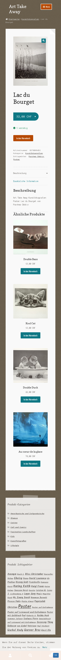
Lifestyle (14, 545)
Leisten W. (41, 590)
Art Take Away (17, 9)
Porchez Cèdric (36, 156)
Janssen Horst (21, 590)
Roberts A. (31, 615)
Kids (12, 536)
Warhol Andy (15, 630)
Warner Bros (32, 630)
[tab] (30, 173)
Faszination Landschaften (22, 531)
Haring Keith (21, 586)
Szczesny (42, 622)
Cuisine (13, 522)
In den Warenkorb (23, 138)
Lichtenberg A (16, 593)
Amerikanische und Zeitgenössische (27, 513)
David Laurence (37, 578)
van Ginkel (22, 626)
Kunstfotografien (30, 19)
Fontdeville (34, 582)
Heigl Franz (37, 586)
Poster (16, 159)
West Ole (46, 630)
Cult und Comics (18, 527)
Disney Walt (22, 582)
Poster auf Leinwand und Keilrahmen (27, 612)
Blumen (14, 518)
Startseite (14, 19)
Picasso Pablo (14, 601)
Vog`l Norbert (43, 625)
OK (56, 655)
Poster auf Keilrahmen (42, 607)
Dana (25, 578)
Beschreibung (19, 173)
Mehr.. (46, 647)
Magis (39, 594)
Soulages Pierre (30, 618)
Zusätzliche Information (25, 181)
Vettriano (32, 626)
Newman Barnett (39, 597)
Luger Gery (30, 594)
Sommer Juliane (15, 618)
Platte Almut (27, 601)
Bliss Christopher (34, 574)
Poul (24, 615)
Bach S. (20, 574)
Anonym (12, 574)
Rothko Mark (43, 615)
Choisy (18, 578)
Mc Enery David (21, 597)
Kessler (32, 590)
